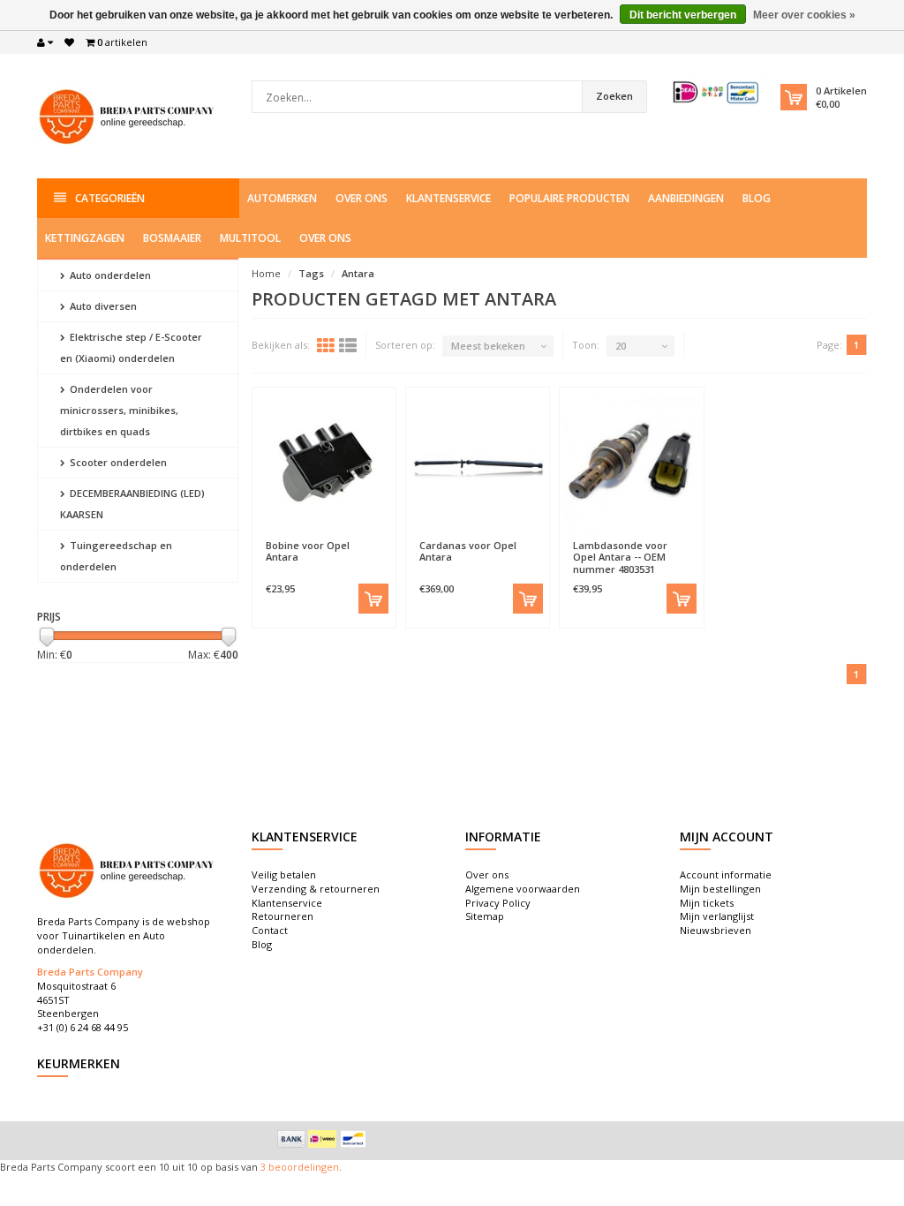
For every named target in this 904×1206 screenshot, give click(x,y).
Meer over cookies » (804, 15)
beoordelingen (302, 1166)
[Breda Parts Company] (129, 114)
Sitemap (484, 916)
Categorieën (110, 198)
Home (266, 273)
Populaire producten (569, 198)
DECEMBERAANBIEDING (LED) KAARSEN (132, 503)
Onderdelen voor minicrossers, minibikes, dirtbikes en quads (119, 410)
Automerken (282, 198)
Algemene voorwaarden (522, 888)
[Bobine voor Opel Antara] (324, 463)
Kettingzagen (84, 237)
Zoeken (614, 95)
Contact (270, 930)
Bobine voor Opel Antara (308, 551)
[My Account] (45, 42)
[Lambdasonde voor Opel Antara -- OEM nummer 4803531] (631, 463)
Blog (756, 198)
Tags (311, 273)
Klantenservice (448, 198)
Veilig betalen (284, 874)
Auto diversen (102, 306)
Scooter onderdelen (117, 462)
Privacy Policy (498, 902)
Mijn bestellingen (720, 888)
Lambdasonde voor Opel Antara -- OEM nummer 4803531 (620, 557)
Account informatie (726, 874)
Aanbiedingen (686, 198)
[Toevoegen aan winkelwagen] (373, 599)
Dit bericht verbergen (682, 15)
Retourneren (282, 916)
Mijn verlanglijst (717, 916)
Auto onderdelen (109, 275)
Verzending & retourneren (316, 888)
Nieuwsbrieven (715, 930)
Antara (358, 273)
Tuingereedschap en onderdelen (116, 556)
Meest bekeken (488, 345)
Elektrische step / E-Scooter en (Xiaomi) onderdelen (131, 347)
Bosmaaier (172, 237)
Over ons (361, 198)
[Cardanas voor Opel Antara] (478, 463)
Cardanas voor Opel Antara (467, 551)
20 (620, 345)
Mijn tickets (707, 902)
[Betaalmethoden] (291, 1139)
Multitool (250, 237)
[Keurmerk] (717, 92)
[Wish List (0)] (69, 42)
